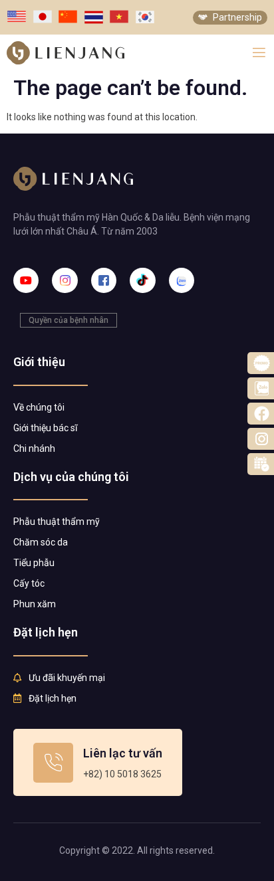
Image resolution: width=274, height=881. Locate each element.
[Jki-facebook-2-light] (103, 280)
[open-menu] (259, 53)
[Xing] (181, 280)
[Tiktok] (142, 280)
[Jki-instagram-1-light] (64, 280)
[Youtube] (26, 280)
